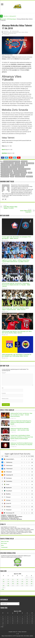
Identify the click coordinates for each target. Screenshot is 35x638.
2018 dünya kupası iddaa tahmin (12, 161)
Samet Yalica (6, 31)
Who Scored (4, 543)
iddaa (30, 172)
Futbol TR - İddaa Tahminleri (20, 631)
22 (26, 583)
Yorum (4, 372)
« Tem (2, 589)
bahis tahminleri (6, 165)
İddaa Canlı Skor (5, 541)
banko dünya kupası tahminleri (19, 165)
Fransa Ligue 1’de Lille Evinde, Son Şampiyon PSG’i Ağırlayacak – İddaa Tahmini (16, 237)
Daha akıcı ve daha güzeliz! (9, 16)
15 (26, 581)
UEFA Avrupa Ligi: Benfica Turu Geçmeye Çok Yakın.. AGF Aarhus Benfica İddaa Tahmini (17, 332)
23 (31, 583)
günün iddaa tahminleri (20, 172)
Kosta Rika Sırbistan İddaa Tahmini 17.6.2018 (10, 207)
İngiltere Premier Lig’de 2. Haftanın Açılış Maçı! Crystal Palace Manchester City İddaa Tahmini (15, 260)
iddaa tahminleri (15, 174)
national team (5, 176)
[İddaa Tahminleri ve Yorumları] (17, 6)
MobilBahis (4, 153)
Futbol (23, 32)
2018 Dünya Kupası (11, 19)
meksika (23, 174)
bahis (23, 163)
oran (12, 176)
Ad (2, 388)
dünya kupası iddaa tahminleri (9, 169)
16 (31, 581)
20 (17, 583)
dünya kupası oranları (24, 169)
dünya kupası (5, 167)
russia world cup (20, 176)
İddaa (2, 545)
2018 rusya (24, 161)
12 (12, 581)
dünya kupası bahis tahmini (16, 167)
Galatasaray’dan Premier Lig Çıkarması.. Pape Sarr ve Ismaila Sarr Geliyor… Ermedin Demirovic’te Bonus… (21, 415)
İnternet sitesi (5, 398)
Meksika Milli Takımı (12, 33)
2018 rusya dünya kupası (7, 163)
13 (17, 581)
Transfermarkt (4, 547)
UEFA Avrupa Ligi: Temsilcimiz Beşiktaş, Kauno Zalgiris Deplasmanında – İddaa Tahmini (15, 308)
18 (8, 583)
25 (8, 585)
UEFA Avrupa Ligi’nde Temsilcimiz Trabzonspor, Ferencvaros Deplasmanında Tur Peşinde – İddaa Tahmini (16, 284)
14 (22, 581)
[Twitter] (18, 634)
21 (22, 583)
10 (3, 581)
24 (3, 585)
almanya (17, 163)
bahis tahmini (30, 163)
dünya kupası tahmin (7, 170)
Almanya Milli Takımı (16, 32)
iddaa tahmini (5, 174)
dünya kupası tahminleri (20, 170)
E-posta (4, 393)
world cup (29, 176)
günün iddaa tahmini (7, 172)
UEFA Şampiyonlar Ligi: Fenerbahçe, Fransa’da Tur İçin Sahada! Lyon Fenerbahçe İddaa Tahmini (16, 355)
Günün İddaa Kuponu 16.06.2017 (25, 211)
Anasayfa (3, 19)
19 (12, 583)
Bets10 (3, 149)
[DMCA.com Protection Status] (17, 562)
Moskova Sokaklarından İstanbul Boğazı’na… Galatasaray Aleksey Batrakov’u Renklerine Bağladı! (21, 422)
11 (8, 581)
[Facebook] (16, 634)
